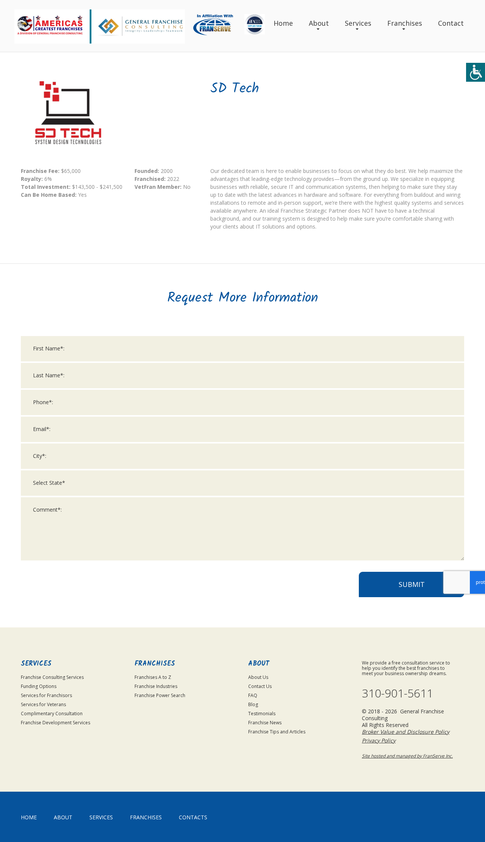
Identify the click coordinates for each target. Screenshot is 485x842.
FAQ (252, 695)
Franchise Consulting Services (52, 677)
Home (283, 23)
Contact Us (260, 686)
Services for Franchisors (46, 695)
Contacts (193, 817)
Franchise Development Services (55, 722)
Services (358, 23)
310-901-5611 (397, 693)
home (29, 817)
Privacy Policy (379, 740)
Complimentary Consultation (52, 713)
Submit (412, 584)
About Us (258, 677)
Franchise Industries (156, 686)
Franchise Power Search (160, 695)
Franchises (404, 23)
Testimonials (261, 713)
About (319, 23)
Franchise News (265, 722)
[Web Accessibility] (475, 72)
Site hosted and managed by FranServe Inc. (407, 756)
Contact (451, 23)
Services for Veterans (43, 704)
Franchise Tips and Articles (276, 731)
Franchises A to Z (153, 677)
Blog (253, 704)
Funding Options (38, 686)
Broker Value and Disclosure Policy (405, 731)
